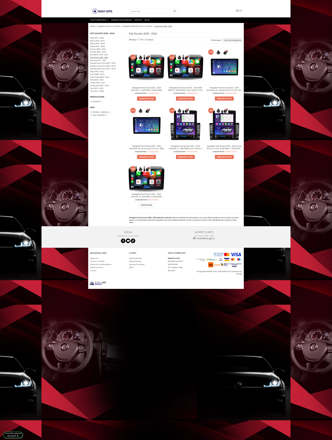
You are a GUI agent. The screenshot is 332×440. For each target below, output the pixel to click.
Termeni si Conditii (97, 261)
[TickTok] (133, 241)
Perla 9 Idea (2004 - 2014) (99, 77)
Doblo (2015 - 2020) (97, 46)
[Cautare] (174, 11)
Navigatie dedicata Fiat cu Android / (138, 26)
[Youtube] (128, 241)
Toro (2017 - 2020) (97, 91)
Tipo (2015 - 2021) (96, 88)
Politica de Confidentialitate (100, 264)
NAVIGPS (95, 101)
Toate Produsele (98, 20)
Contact (138, 20)
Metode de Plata (135, 258)
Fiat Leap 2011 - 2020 (98, 60)
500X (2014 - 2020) (97, 38)
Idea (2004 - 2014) (96, 71)
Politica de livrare (96, 267)
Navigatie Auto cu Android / (109, 26)
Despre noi (94, 258)
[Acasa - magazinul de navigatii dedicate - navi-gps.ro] (103, 11)
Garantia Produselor (137, 264)
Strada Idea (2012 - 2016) (99, 85)
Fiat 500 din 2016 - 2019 (99, 54)
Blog (147, 20)
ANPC (131, 267)
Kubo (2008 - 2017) (97, 74)
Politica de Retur (135, 261)
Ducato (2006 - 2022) (98, 49)
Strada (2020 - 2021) (97, 82)
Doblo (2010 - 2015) (97, 43)
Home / (93, 26)
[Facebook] (123, 241)
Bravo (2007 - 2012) (97, 41)
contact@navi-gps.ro (205, 238)
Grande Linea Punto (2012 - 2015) (103, 68)
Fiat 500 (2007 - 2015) (98, 52)
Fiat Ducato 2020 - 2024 (99, 57)
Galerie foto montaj (121, 20)
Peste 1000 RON (98, 115)
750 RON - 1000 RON (100, 112)
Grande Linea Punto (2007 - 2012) (103, 63)
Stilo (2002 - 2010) (96, 80)
